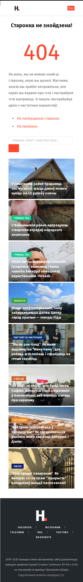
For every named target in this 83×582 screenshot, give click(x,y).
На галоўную (27, 126)
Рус (71, 8)
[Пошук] (58, 8)
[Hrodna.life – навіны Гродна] (17, 8)
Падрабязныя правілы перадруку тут (41, 575)
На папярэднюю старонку (38, 118)
